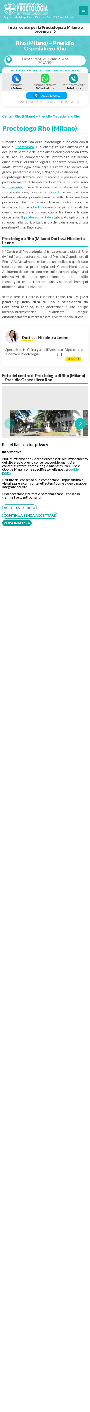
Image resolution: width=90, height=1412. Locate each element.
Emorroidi (14, 187)
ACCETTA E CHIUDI (19, 508)
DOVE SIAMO (50, 95)
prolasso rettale (37, 217)
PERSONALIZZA (17, 523)
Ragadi (54, 192)
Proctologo (25, 147)
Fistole (38, 207)
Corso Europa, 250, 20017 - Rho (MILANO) (45, 60)
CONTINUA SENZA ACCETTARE (30, 515)
